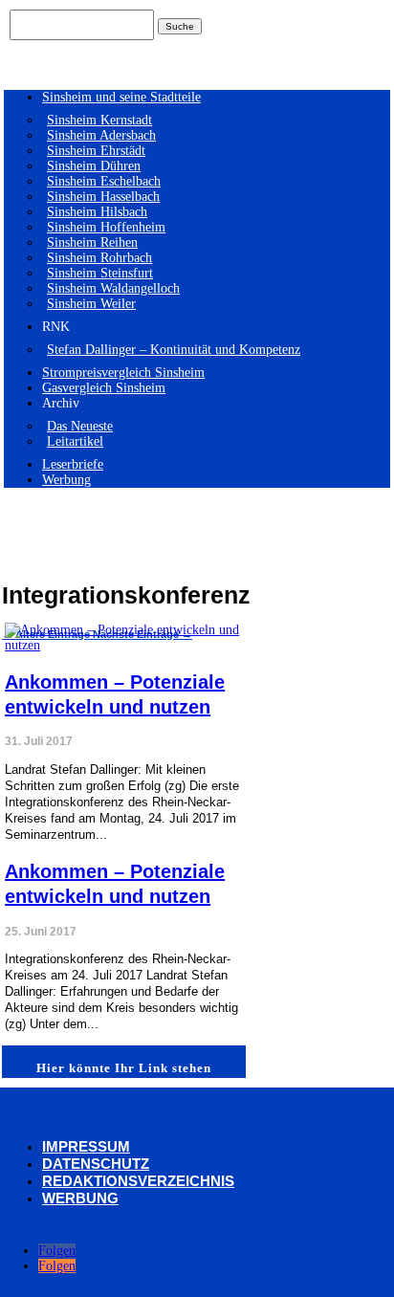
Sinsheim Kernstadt (99, 120)
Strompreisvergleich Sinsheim (123, 372)
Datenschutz (95, 1163)
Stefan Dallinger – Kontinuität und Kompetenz (173, 349)
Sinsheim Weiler (91, 304)
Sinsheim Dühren (94, 166)
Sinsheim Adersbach (101, 135)
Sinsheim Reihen (92, 242)
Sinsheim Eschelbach (104, 181)
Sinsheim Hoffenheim (106, 227)
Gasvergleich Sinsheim (103, 388)
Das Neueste (80, 426)
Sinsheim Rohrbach (99, 258)
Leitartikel (75, 441)
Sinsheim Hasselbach (103, 196)
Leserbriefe (72, 464)
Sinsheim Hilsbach (97, 212)
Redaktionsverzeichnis (138, 1181)
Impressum (86, 1146)
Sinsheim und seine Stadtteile (121, 97)
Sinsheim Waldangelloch (113, 288)
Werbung (66, 480)
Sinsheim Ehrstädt (96, 150)
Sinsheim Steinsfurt (100, 273)
